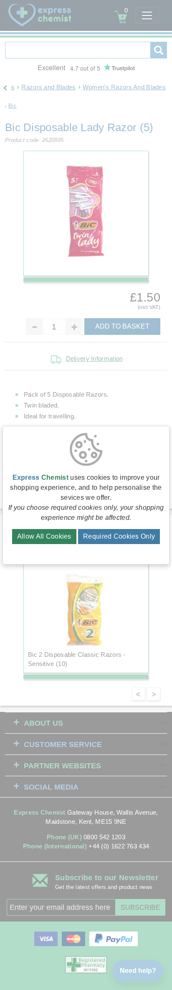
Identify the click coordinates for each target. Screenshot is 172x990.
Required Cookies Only (119, 536)
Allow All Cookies (44, 536)
